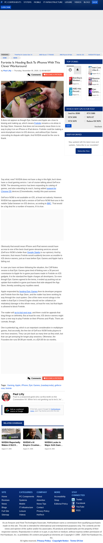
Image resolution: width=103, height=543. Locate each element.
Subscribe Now (84, 151)
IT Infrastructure (26, 507)
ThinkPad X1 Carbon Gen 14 (23, 55)
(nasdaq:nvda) (47, 385)
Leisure (22, 511)
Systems (23, 500)
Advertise (41, 500)
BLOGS (87, 2)
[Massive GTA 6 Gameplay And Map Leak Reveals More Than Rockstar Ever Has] (90, 81)
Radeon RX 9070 (93, 121)
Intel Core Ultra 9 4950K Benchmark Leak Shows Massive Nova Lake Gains (97, 69)
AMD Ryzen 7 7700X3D (46, 55)
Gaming (10, 385)
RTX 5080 (90, 113)
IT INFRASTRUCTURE (52, 2)
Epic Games (34, 385)
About (39, 496)
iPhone (24, 385)
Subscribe (5, 7)
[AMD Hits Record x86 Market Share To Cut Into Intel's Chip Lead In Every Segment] (70, 92)
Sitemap (5, 515)
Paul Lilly (18, 394)
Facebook (80, 503)
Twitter (79, 499)
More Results (98, 126)
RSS (78, 510)
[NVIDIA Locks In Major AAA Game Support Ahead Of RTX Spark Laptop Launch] (54, 434)
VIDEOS (77, 2)
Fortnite (37, 123)
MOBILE (37, 2)
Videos (22, 515)
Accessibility (59, 496)
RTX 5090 (72, 117)
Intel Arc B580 (74, 113)
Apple (17, 385)
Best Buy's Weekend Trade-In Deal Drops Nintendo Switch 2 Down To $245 (77, 79)
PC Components (26, 496)
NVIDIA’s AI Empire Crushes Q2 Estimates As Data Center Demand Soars (31, 444)
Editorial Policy (61, 504)
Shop (94, 2)
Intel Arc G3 (80, 55)
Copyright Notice (60, 541)
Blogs (4, 507)
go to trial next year (23, 313)
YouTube (80, 507)
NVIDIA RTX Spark (94, 55)
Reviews (5, 500)
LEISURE (68, 2)
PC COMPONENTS (13, 2)
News (15, 58)
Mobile (22, 504)
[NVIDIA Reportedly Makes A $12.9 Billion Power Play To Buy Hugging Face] (11, 434)
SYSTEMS (27, 2)
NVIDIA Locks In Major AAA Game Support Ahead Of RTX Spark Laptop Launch (54, 444)
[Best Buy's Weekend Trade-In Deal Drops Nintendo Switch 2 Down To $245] (70, 81)
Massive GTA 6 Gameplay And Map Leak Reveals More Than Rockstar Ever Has (97, 79)
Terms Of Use (76, 541)
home (5, 58)
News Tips (41, 504)
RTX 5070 (72, 121)
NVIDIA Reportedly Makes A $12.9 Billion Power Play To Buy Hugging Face (11, 444)
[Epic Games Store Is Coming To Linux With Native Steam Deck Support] (90, 92)
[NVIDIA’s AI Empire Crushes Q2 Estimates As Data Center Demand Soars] (32, 434)
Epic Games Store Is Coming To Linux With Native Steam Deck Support (97, 90)
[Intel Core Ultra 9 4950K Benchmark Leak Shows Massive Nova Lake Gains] (90, 70)
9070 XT (90, 117)
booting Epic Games (28, 291)
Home (4, 496)
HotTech (40, 515)
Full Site (5, 511)
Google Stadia (33, 252)
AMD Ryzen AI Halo (66, 55)
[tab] (70, 70)
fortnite (9, 388)
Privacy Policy (43, 511)
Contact (40, 507)
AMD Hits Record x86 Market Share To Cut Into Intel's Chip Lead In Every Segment (78, 90)
